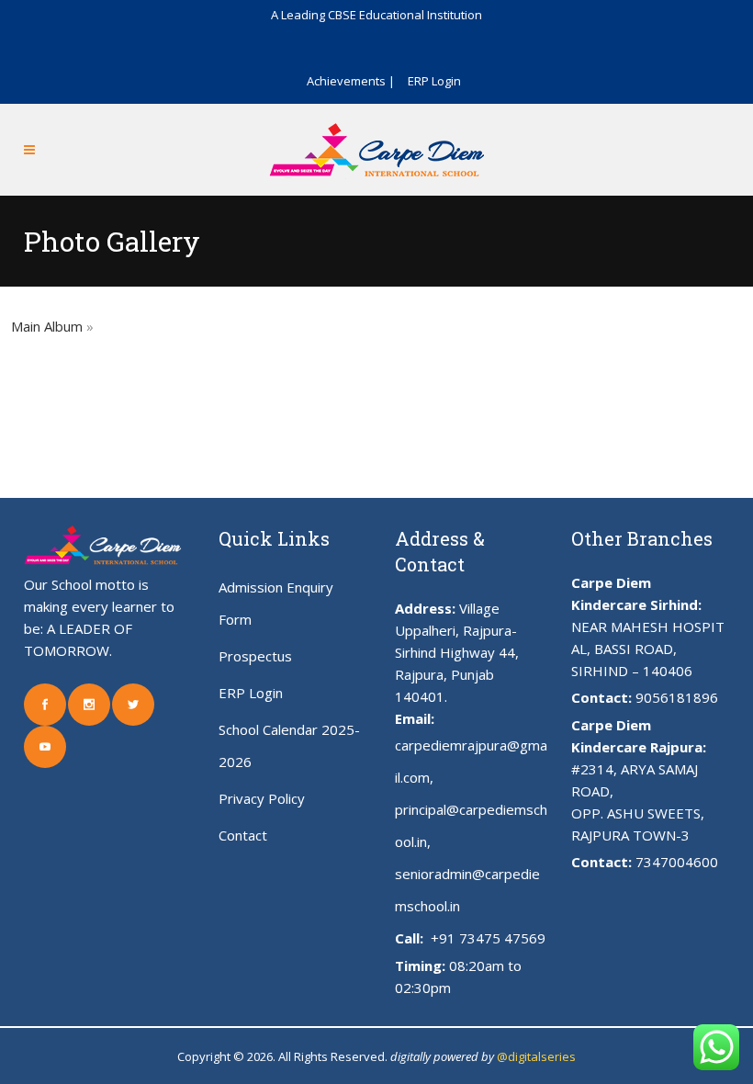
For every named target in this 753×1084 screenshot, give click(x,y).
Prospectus (255, 656)
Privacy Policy (262, 798)
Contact (243, 835)
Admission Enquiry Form (276, 603)
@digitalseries (536, 1056)
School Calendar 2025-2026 (289, 745)
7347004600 (676, 862)
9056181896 (676, 697)
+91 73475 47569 (486, 938)
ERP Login (434, 81)
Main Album (47, 326)
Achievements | (351, 81)
